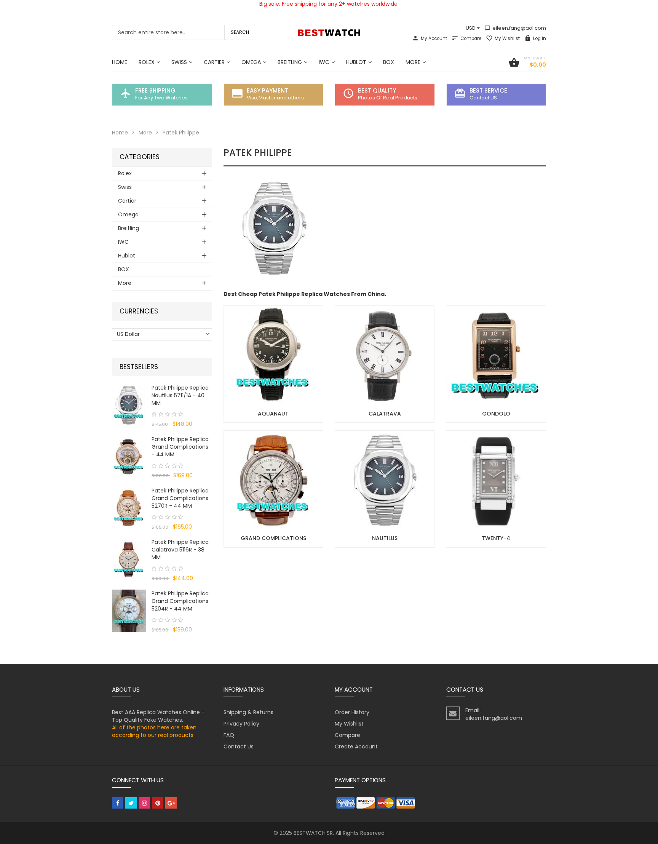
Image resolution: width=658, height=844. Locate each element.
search (240, 32)
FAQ (229, 735)
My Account (434, 38)
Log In (539, 38)
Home (120, 132)
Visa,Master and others (275, 97)
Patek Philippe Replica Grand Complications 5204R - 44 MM (180, 601)
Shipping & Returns (248, 712)
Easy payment (267, 90)
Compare (470, 38)
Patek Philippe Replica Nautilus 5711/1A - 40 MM (180, 395)
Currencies (139, 311)
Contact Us (239, 746)
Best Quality (377, 90)
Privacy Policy (241, 723)
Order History (352, 712)
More (145, 132)
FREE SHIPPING (155, 90)
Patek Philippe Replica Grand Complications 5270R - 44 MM (180, 498)
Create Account (356, 746)
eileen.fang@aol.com (515, 28)
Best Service (488, 90)
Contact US (483, 97)
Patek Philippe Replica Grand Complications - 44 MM (180, 446)
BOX (123, 269)
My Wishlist (507, 38)
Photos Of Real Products (387, 97)
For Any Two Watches (161, 97)
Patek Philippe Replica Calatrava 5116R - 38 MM (180, 549)
